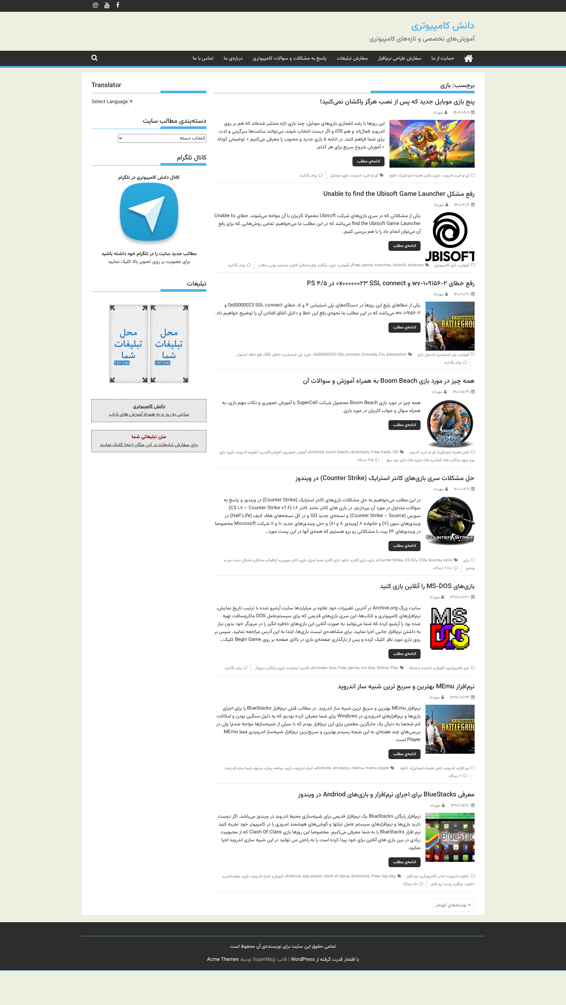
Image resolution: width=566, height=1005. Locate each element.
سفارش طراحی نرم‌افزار (399, 58)
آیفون (254, 452)
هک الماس (440, 460)
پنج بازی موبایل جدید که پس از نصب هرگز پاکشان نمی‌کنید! (397, 102)
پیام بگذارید (308, 175)
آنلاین (305, 668)
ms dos (367, 668)
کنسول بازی (426, 355)
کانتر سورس (289, 560)
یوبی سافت (267, 265)
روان (269, 768)
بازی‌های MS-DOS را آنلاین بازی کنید (427, 586)
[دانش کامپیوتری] (468, 58)
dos (332, 668)
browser (319, 668)
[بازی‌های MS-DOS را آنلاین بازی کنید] (450, 608)
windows (416, 265)
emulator (341, 768)
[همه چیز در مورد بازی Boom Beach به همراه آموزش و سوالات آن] (450, 403)
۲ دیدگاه (455, 776)
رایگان (323, 265)
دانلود (393, 175)
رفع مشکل (308, 265)
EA (381, 355)
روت (448, 884)
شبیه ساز (245, 768)
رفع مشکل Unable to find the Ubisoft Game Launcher (399, 194)
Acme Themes (223, 959)
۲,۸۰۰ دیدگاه (442, 568)
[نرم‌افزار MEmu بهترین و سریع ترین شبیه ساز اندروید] (450, 708)
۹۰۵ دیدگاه (365, 460)
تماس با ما (203, 58)
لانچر (294, 265)
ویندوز (283, 265)
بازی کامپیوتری (445, 265)
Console (369, 355)
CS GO (410, 560)
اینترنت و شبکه (420, 668)
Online (382, 668)
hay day (389, 876)
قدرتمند (230, 768)
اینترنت (293, 668)
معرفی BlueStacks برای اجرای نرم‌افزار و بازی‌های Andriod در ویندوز (386, 795)
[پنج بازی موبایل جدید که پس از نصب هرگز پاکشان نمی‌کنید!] (432, 123)
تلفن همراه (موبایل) (415, 175)
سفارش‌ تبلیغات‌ (352, 58)
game (367, 265)
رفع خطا (256, 355)
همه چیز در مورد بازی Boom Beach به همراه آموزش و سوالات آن (389, 381)
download (359, 452)
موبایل (335, 175)
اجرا (310, 768)
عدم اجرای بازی (311, 560)
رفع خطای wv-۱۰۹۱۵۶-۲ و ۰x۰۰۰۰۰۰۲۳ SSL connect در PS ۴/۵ (391, 283)
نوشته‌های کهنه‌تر (450, 905)
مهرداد (438, 113)
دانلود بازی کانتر (337, 560)
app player (312, 876)
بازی (437, 175)
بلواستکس (232, 876)
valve (447, 560)
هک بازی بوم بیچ (400, 460)
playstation (396, 355)
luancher (382, 265)
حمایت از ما (442, 58)
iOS (395, 452)
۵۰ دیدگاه (410, 884)
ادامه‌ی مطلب (368, 161)
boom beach (337, 452)
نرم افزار (463, 768)
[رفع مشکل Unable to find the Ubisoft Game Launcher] (450, 216)
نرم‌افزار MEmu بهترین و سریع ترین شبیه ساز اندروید (406, 686)
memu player (377, 768)
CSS (422, 560)
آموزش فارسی (271, 452)
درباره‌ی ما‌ (233, 58)
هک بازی (422, 460)
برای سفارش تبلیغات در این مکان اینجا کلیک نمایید (149, 445)
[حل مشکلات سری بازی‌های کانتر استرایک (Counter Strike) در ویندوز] (450, 500)
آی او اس (462, 175)
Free (355, 265)
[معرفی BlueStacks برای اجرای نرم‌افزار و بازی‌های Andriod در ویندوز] (450, 816)
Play (394, 668)
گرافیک (272, 560)
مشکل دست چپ (238, 560)
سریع (259, 768)
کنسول (242, 355)
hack (385, 452)
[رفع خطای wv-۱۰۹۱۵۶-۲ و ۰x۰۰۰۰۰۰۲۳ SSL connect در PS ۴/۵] (450, 305)
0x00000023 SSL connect (336, 355)
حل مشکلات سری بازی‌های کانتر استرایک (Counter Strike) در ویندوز (385, 478)
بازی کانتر (359, 560)
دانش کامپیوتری (443, 26)
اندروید (448, 175)
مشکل (259, 560)
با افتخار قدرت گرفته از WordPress (325, 959)
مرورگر (260, 668)
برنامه (279, 768)
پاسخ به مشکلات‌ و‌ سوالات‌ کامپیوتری (290, 58)
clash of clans (336, 876)
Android (316, 452)
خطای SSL (273, 355)
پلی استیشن (447, 355)
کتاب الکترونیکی (433, 876)
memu (357, 768)
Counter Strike (389, 560)
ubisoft (399, 265)
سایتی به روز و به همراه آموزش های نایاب (149, 414)
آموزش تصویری (295, 452)
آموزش (464, 265)
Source (434, 560)
